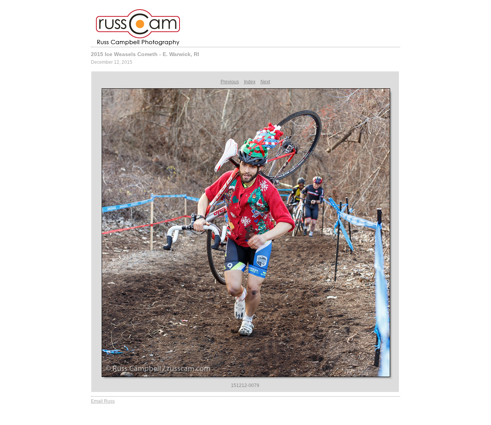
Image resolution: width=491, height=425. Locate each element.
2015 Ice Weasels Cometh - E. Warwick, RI (145, 54)
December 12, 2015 (111, 62)
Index (249, 81)
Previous (230, 81)
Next (265, 81)
